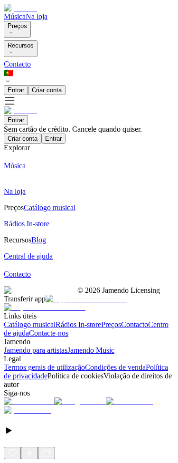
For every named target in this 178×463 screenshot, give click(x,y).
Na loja (36, 16)
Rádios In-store (78, 324)
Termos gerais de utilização (44, 367)
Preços (17, 25)
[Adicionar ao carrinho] (46, 453)
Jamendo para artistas (35, 350)
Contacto (17, 64)
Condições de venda (115, 367)
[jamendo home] (20, 8)
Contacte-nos (48, 333)
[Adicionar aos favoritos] (12, 453)
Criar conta (47, 90)
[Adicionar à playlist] (29, 453)
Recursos (21, 45)
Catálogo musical (30, 324)
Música (15, 16)
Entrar (16, 90)
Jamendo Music (90, 350)
